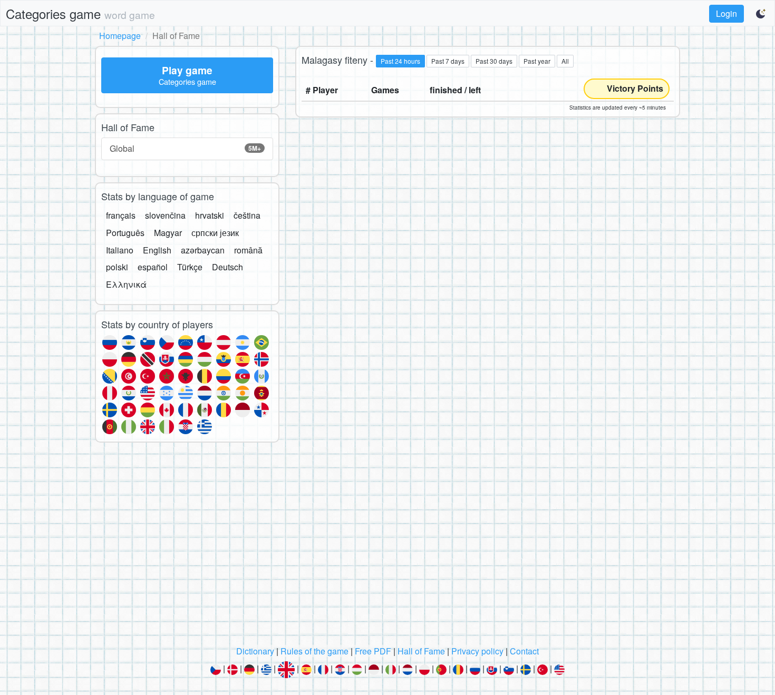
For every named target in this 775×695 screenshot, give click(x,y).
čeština (247, 215)
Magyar (168, 233)
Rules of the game (314, 651)
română (248, 250)
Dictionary (255, 651)
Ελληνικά (126, 284)
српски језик (215, 233)
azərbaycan (203, 250)
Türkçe (189, 267)
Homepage (120, 36)
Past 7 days (447, 60)
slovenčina (165, 215)
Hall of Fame (421, 651)
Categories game (80, 13)
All (565, 60)
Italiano (119, 250)
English (157, 250)
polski (117, 267)
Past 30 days (494, 60)
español (153, 267)
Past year (537, 60)
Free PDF (373, 651)
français (120, 215)
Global (185, 148)
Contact (524, 651)
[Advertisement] (387, 547)
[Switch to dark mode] (761, 14)
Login (726, 13)
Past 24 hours (400, 60)
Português (125, 233)
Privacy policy (477, 651)
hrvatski (209, 215)
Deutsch (227, 267)
